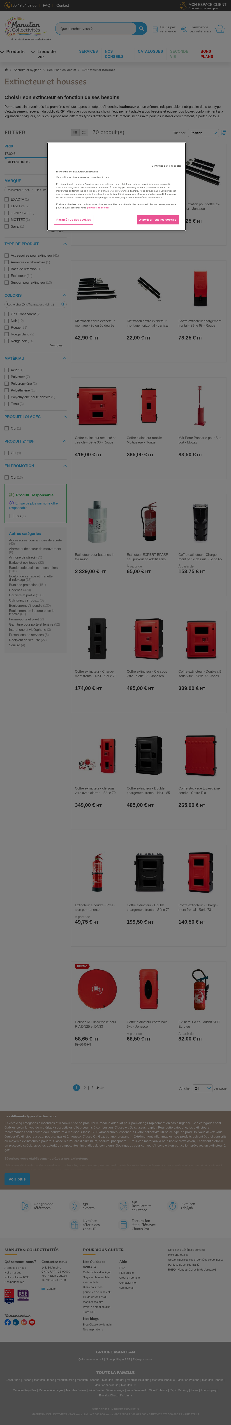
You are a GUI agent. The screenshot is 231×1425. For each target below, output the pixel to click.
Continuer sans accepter (166, 166)
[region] (116, 186)
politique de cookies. (98, 207)
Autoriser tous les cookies (158, 219)
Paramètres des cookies (73, 219)
